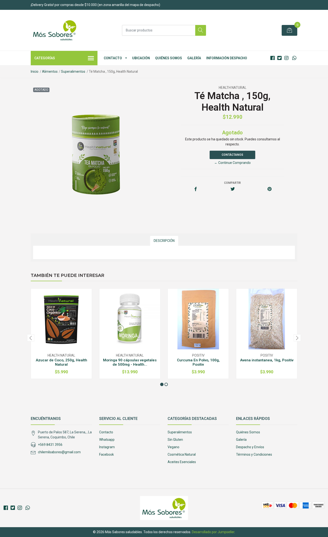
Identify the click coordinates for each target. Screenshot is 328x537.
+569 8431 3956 (50, 445)
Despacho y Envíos (250, 447)
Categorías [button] (44, 58)
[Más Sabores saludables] (55, 30)
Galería (194, 58)
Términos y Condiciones (254, 454)
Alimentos (50, 71)
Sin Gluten (175, 440)
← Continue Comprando (232, 163)
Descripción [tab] (164, 241)
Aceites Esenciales (182, 462)
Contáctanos (232, 154)
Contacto (113, 58)
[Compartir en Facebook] (195, 189)
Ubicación (141, 58)
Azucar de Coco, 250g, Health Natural (61, 362)
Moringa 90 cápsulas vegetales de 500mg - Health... (130, 362)
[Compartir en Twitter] (233, 189)
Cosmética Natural (182, 454)
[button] (162, 384)
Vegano (173, 447)
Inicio (34, 71)
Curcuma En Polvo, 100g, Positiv (198, 362)
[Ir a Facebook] (272, 58)
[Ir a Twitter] (279, 58)
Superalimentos (73, 71)
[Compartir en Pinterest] (269, 189)
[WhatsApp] (294, 58)
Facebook (106, 454)
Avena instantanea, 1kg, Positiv (266, 360)
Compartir (232, 183)
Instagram (107, 447)
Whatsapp (107, 440)
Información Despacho (226, 58)
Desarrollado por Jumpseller (213, 532)
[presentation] (30, 337)
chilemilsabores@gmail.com (59, 452)
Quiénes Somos (168, 58)
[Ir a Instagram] (286, 58)
